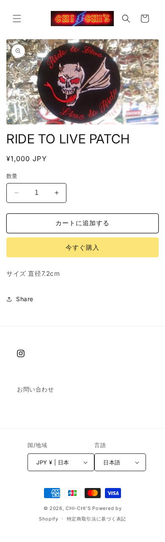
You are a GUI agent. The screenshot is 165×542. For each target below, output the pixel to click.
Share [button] (24, 298)
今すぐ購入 (82, 247)
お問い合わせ (35, 389)
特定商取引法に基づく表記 (96, 519)
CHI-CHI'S (78, 508)
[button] (17, 18)
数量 (12, 176)
